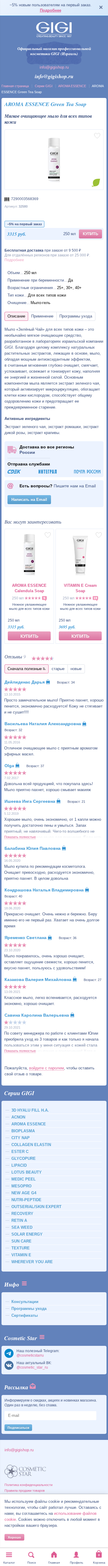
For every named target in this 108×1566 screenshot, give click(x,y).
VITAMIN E (21, 1255)
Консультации (24, 1301)
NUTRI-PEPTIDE (26, 1200)
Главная (54, 1562)
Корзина (99, 1562)
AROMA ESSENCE (72, 86)
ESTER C (19, 1151)
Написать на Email (29, 499)
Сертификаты (24, 1315)
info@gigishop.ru (54, 67)
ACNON (18, 1117)
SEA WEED (21, 1227)
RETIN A (19, 1220)
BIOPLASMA (23, 1131)
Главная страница (15, 86)
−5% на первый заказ (24, 224)
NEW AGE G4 (23, 1193)
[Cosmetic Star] (25, 1471)
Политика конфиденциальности (28, 1485)
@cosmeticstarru (30, 1355)
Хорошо (14, 1537)
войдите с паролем (46, 1068)
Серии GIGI (43, 86)
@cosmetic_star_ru (32, 1367)
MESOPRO (21, 1186)
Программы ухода (28, 1308)
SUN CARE (21, 1241)
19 (95, 598)
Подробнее (50, 10)
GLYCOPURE (23, 1158)
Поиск (31, 1562)
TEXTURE (20, 1248)
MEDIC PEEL (23, 1179)
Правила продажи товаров (24, 1490)
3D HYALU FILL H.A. (30, 1110)
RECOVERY (22, 1213)
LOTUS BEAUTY (26, 1172)
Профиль (76, 1562)
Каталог (9, 1562)
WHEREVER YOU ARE (32, 1262)
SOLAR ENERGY (27, 1234)
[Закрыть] (100, 7)
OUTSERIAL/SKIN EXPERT (36, 1206)
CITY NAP (20, 1138)
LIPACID (19, 1165)
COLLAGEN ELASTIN (31, 1144)
